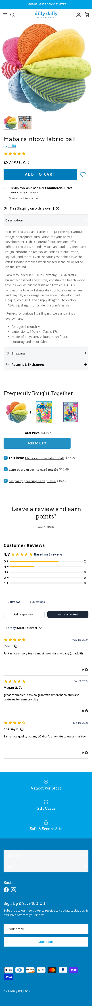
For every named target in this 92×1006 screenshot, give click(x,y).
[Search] (15, 15)
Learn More (46, 526)
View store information (23, 198)
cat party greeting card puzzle (32, 481)
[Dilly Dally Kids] (46, 15)
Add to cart (40, 174)
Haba (12, 146)
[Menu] (5, 15)
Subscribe (46, 942)
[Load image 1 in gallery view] (46, 67)
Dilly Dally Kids (20, 991)
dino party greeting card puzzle (33, 469)
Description (14, 220)
